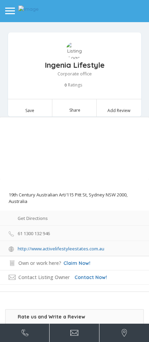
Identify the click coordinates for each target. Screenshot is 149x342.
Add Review (118, 110)
